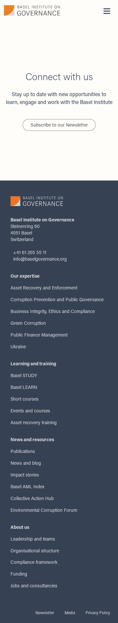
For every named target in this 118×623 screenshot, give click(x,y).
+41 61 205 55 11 (29, 252)
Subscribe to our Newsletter (59, 125)
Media (70, 612)
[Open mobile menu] (107, 11)
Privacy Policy (98, 612)
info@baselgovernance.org (40, 259)
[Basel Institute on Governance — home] (32, 10)
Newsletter (44, 612)
